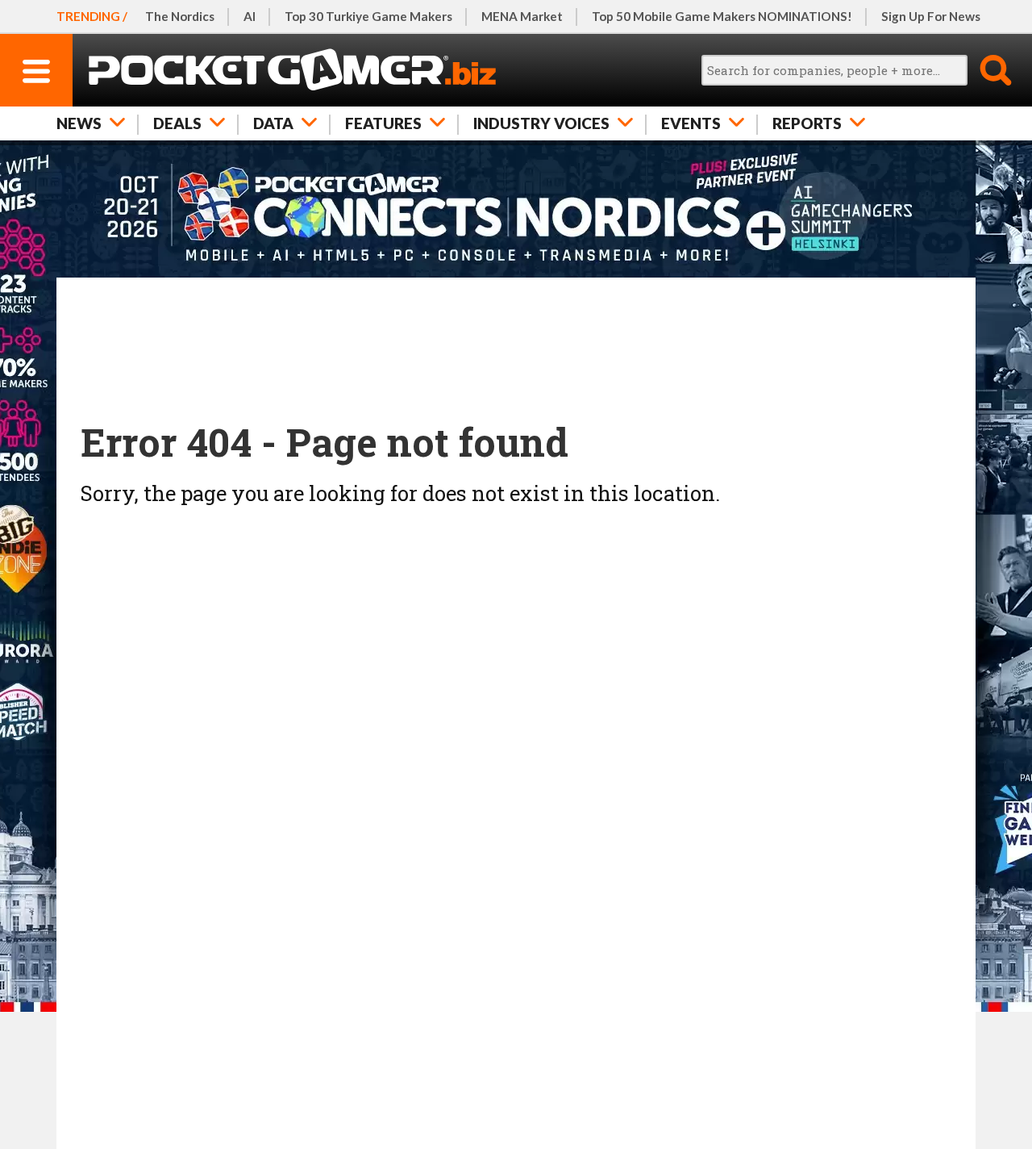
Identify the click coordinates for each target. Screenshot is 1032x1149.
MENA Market (522, 16)
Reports (807, 123)
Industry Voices (541, 123)
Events (691, 123)
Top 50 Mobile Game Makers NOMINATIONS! (722, 16)
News (79, 123)
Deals (177, 123)
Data (273, 123)
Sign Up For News (930, 16)
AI (249, 16)
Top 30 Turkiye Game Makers (368, 16)
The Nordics (179, 16)
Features (383, 123)
